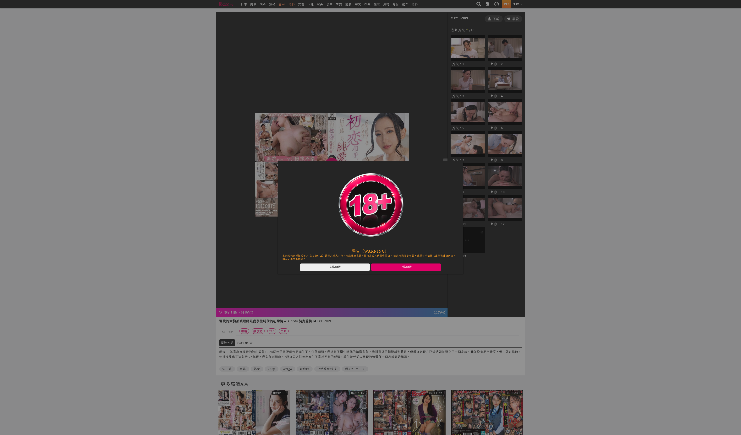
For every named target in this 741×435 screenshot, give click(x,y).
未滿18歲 (335, 267)
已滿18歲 (406, 267)
